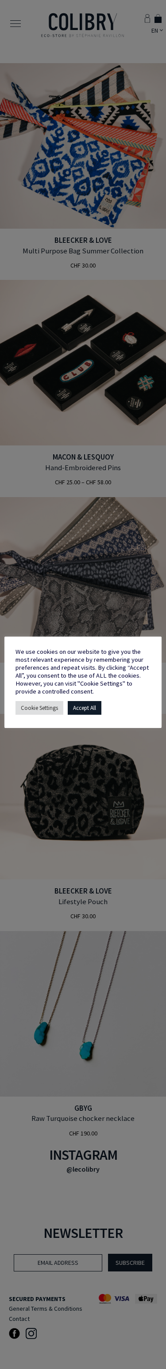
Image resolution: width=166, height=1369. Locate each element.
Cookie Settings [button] (39, 708)
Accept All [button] (84, 708)
